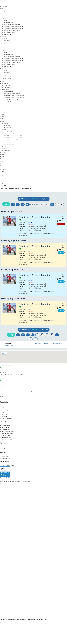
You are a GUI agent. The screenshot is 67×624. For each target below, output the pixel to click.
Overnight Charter (8, 34)
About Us (4, 116)
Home (3, 81)
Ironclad (5, 38)
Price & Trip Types (5, 89)
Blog (3, 114)
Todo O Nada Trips (8, 16)
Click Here (2, 387)
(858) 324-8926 (3, 6)
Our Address (3, 372)
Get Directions (3, 376)
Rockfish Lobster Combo (9, 32)
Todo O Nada (7, 40)
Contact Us (4, 118)
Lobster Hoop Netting (8, 22)
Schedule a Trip (5, 12)
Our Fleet (4, 36)
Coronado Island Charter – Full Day (12, 30)
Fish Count (4, 112)
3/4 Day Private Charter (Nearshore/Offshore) (14, 26)
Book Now (2, 164)
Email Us (2, 385)
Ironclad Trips (7, 14)
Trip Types (4, 18)
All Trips (5, 20)
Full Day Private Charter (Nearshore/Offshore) (14, 28)
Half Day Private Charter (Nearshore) (12, 24)
